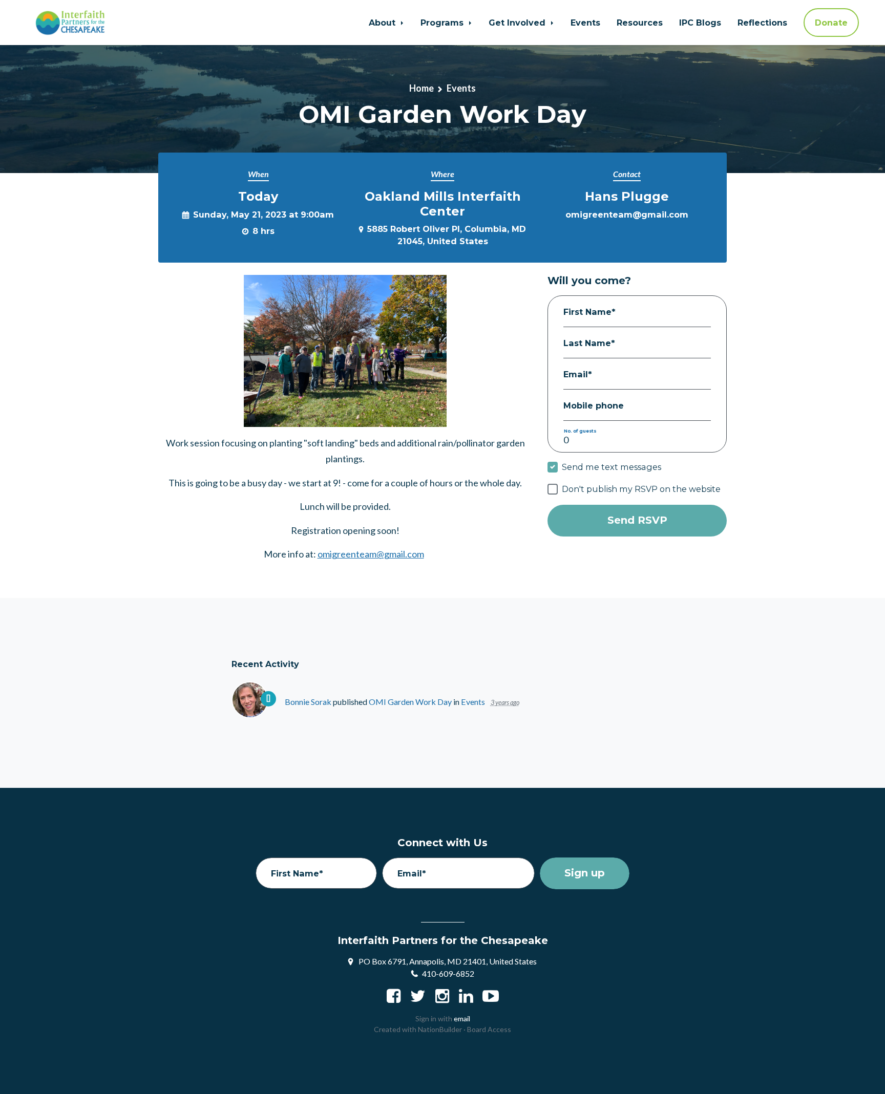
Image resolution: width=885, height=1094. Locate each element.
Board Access (489, 1029)
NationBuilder (440, 1029)
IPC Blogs (700, 22)
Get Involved (518, 22)
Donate (831, 22)
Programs (443, 22)
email (462, 1018)
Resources (640, 22)
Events (585, 22)
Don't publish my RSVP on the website (641, 489)
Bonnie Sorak (308, 701)
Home (421, 88)
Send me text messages (611, 467)
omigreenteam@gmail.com (626, 214)
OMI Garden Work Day (411, 701)
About (383, 22)
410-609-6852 (448, 973)
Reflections (762, 22)
